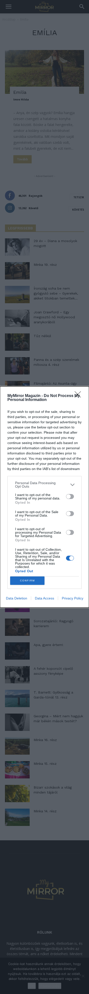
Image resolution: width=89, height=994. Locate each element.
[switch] (70, 496)
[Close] (79, 396)
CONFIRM (27, 580)
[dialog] (44, 497)
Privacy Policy (72, 598)
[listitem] (44, 484)
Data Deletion (16, 598)
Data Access (44, 598)
